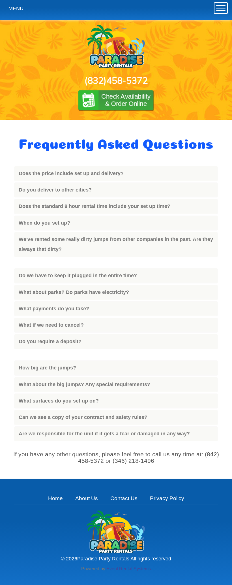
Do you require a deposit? (50, 341)
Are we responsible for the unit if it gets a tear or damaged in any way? (104, 433)
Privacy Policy (167, 498)
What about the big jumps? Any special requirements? (84, 384)
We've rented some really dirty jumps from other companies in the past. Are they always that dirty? (116, 244)
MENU (15, 8)
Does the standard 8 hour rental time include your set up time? (94, 206)
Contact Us (124, 498)
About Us (86, 498)
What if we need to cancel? (51, 325)
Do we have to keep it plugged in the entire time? (78, 275)
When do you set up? (44, 223)
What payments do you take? (54, 308)
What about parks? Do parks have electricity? (74, 292)
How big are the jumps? (47, 368)
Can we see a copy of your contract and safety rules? (83, 417)
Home (55, 498)
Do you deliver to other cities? (55, 190)
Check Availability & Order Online (126, 100)
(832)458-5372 (116, 81)
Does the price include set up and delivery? (71, 173)
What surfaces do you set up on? (59, 401)
